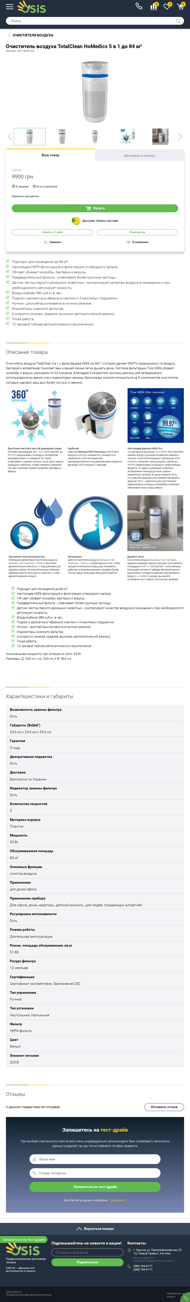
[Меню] (9, 6)
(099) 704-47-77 (142, 1266)
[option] (95, 91)
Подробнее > (117, 1200)
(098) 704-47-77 (142, 1269)
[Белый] (71, 196)
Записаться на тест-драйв (24, 1239)
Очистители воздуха (33, 35)
